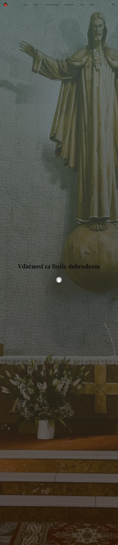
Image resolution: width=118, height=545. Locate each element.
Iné (59, 260)
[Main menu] (113, 5)
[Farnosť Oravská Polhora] (5, 5)
